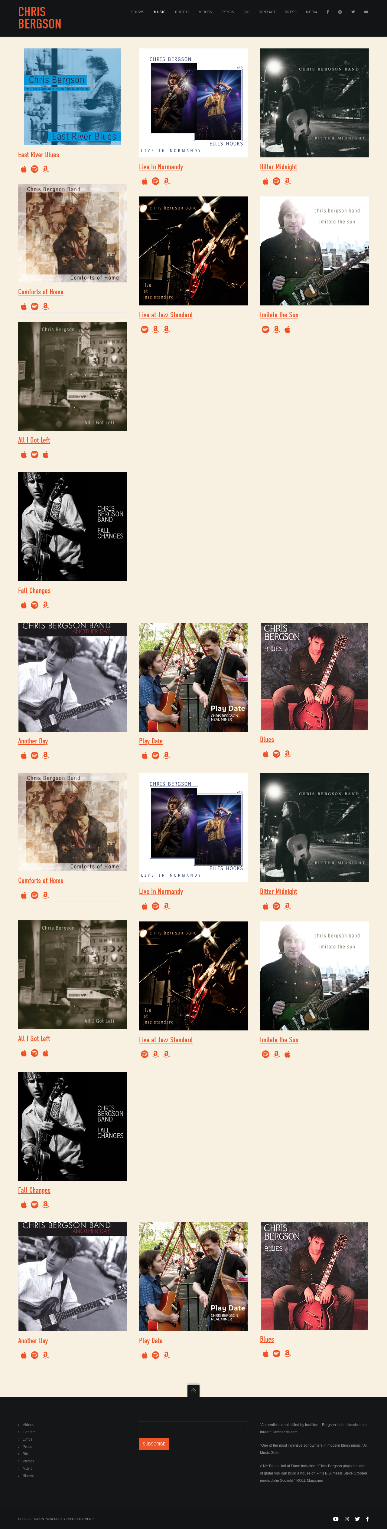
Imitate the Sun (279, 314)
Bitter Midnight (278, 166)
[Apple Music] (23, 169)
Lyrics (27, 1439)
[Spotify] (144, 329)
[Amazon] (45, 169)
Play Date (151, 740)
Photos (28, 1461)
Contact (29, 1432)
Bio (25, 1454)
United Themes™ (80, 1519)
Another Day (33, 740)
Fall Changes (34, 590)
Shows (28, 1476)
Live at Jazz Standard (166, 314)
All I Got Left (34, 440)
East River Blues (38, 154)
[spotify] (34, 169)
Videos (28, 1425)
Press (27, 1447)
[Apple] (45, 454)
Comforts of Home (40, 291)
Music (27, 1468)
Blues (267, 739)
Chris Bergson (39, 18)
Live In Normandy (161, 166)
